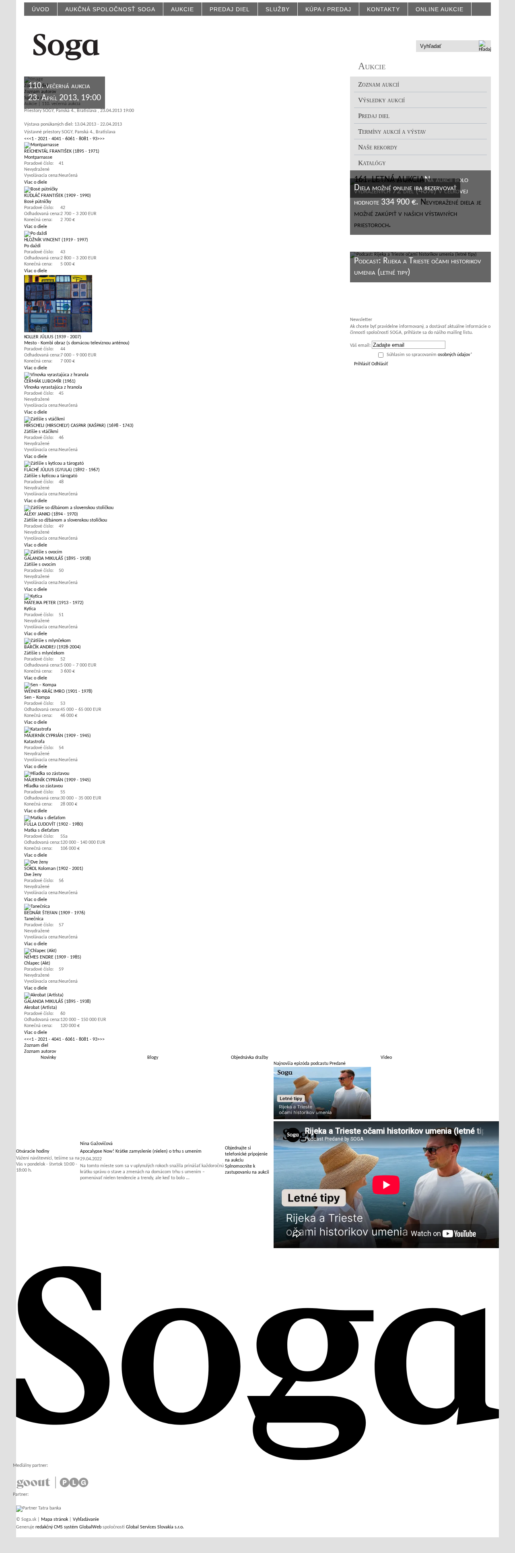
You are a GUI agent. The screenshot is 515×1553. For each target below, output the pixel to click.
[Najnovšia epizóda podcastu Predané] (322, 1118)
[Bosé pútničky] (41, 189)
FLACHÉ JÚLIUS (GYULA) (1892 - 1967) (62, 470)
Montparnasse (38, 157)
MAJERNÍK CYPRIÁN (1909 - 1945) (57, 735)
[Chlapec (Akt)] (40, 950)
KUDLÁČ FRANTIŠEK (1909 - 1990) (57, 195)
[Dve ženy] (36, 862)
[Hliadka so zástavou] (46, 773)
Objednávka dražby (249, 1057)
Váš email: (360, 345)
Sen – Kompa (37, 697)
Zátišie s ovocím (40, 564)
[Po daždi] (35, 233)
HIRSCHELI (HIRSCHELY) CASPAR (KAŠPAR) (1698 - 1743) (79, 425)
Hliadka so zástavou (43, 786)
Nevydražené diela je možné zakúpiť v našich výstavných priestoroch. (417, 214)
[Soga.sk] (66, 45)
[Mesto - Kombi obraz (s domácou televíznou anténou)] (58, 331)
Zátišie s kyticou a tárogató (50, 476)
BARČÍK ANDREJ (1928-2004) (52, 647)
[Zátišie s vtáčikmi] (44, 419)
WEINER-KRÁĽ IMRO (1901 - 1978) (58, 691)
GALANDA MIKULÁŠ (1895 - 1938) (57, 558)
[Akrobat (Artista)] (44, 995)
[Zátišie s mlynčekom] (47, 640)
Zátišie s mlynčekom (44, 653)
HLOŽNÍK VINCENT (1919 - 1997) (56, 240)
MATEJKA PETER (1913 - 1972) (54, 602)
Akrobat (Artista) (40, 1007)
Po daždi (32, 246)
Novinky (48, 1057)
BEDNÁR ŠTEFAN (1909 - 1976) (54, 913)
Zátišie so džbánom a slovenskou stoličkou (65, 520)
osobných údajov (454, 354)
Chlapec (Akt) (37, 963)
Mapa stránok (54, 1519)
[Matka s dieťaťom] (45, 818)
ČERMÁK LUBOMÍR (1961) (50, 381)
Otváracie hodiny (32, 1151)
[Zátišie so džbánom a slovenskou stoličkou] (68, 507)
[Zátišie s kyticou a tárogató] (54, 463)
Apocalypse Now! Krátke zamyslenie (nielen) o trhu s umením (141, 1151)
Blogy (152, 1057)
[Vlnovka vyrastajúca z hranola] (56, 375)
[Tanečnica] (37, 906)
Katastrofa (34, 741)
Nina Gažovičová (96, 1143)
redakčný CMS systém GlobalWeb (68, 1527)
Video (386, 1057)
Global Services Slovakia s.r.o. (155, 1527)
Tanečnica (33, 919)
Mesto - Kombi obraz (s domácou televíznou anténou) (77, 343)
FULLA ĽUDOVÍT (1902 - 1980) (53, 824)
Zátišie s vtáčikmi (41, 431)
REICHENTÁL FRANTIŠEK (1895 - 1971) (61, 151)
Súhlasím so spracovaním (429, 354)
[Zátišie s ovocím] (43, 552)
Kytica (30, 609)
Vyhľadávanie (86, 1519)
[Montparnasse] (41, 145)
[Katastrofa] (37, 729)
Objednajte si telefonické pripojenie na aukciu (246, 1154)
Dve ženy (32, 874)
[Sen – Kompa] (40, 685)
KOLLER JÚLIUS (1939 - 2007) (52, 337)
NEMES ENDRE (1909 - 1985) (52, 957)
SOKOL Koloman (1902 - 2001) (53, 868)
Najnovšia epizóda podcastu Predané (310, 1063)
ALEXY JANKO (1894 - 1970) (51, 514)
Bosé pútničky (37, 201)
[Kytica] (33, 596)
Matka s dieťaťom (41, 830)
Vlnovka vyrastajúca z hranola (53, 387)
